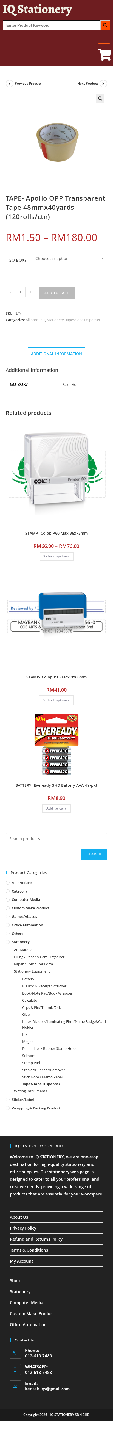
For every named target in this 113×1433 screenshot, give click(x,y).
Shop (15, 1280)
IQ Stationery (37, 9)
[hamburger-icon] (104, 40)
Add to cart (56, 293)
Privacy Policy (23, 1228)
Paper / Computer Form (33, 964)
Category (19, 891)
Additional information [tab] (56, 353)
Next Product (87, 83)
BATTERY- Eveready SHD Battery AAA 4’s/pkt (56, 785)
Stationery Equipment (32, 971)
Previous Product (28, 83)
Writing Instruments (30, 1091)
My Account (21, 1261)
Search (94, 854)
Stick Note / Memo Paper (42, 1077)
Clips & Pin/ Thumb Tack (41, 1007)
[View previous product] (9, 83)
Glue (26, 1014)
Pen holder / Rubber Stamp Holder (50, 1048)
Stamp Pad (31, 1062)
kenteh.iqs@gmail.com (47, 1388)
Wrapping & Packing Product (36, 1108)
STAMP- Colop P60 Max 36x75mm (56, 533)
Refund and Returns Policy (36, 1239)
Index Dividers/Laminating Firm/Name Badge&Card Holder (64, 1024)
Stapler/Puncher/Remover (43, 1069)
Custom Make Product (30, 907)
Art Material (23, 949)
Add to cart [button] (56, 808)
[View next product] (103, 83)
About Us (19, 1217)
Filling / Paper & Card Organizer (39, 956)
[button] (100, 98)
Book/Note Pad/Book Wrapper (47, 993)
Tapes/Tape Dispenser (83, 319)
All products (35, 319)
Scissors (28, 1055)
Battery (28, 978)
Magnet (28, 1041)
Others (17, 933)
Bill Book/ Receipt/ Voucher (44, 986)
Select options (56, 556)
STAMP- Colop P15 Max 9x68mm (56, 677)
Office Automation (27, 925)
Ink (24, 1034)
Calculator (30, 1000)
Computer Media (26, 899)
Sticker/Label (23, 1099)
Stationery (55, 319)
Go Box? (17, 260)
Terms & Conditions (29, 1250)
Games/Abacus (24, 916)
